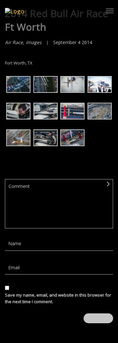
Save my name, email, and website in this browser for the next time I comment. (58, 298)
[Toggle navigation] (109, 10)
